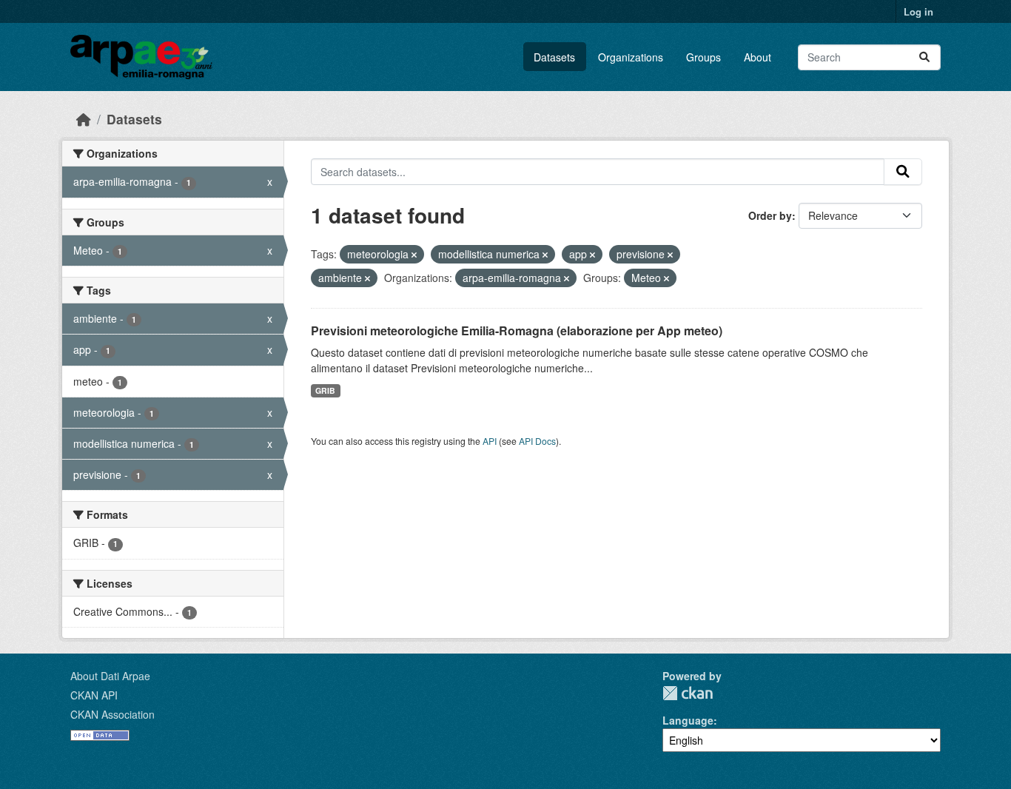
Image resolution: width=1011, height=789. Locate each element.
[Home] (83, 119)
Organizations (630, 57)
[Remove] (414, 255)
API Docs (537, 440)
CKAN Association (112, 714)
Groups (703, 57)
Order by (770, 215)
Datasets (554, 57)
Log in (918, 11)
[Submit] (924, 57)
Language (687, 720)
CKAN (687, 693)
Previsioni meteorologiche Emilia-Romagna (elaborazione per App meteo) (516, 330)
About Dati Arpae (110, 675)
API (490, 440)
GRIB (325, 390)
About (757, 57)
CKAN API (94, 695)
